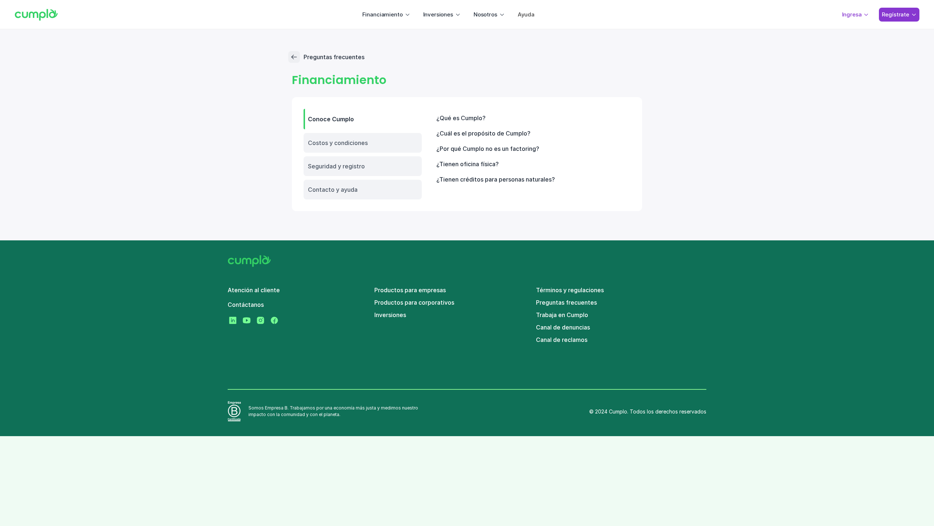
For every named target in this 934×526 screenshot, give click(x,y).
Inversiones (390, 315)
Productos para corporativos (414, 302)
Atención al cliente (254, 290)
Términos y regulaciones (570, 290)
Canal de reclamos (561, 339)
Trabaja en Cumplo (562, 315)
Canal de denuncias (563, 327)
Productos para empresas (410, 290)
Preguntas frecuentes (566, 302)
